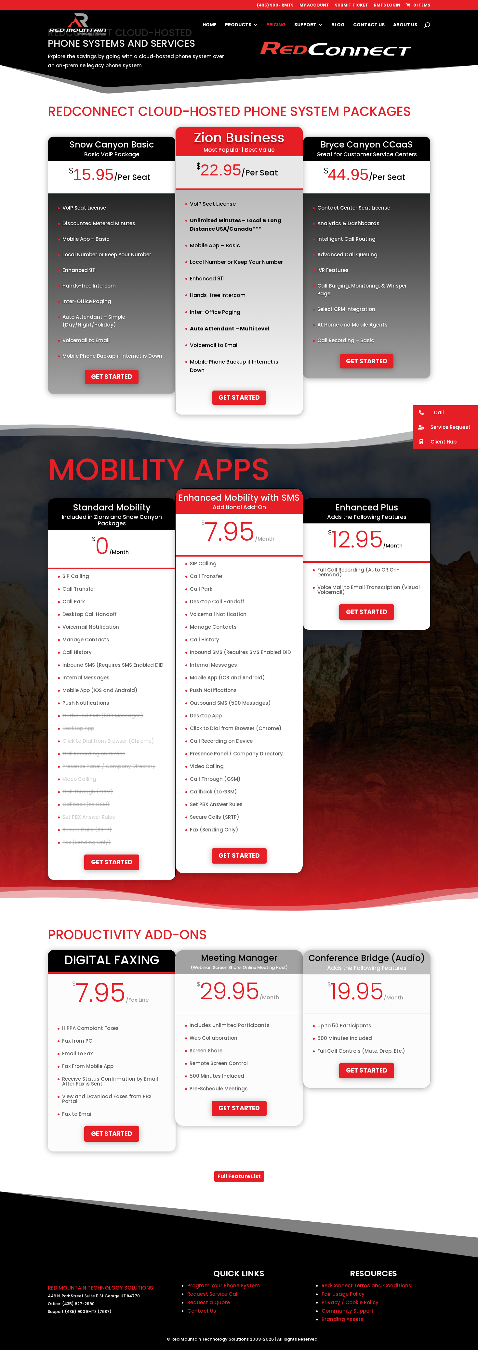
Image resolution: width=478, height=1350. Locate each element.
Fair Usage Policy (343, 1294)
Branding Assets (343, 1319)
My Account (314, 5)
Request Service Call (213, 1294)
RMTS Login (387, 5)
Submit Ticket (351, 5)
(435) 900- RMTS (275, 5)
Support (305, 25)
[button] (445, 412)
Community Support (348, 1310)
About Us (405, 25)
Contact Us (369, 25)
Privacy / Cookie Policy (350, 1302)
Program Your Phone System (223, 1285)
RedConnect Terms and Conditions (366, 1285)
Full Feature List (239, 1176)
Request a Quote (208, 1302)
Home (210, 25)
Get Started (111, 376)
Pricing (276, 25)
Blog (338, 25)
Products (238, 25)
